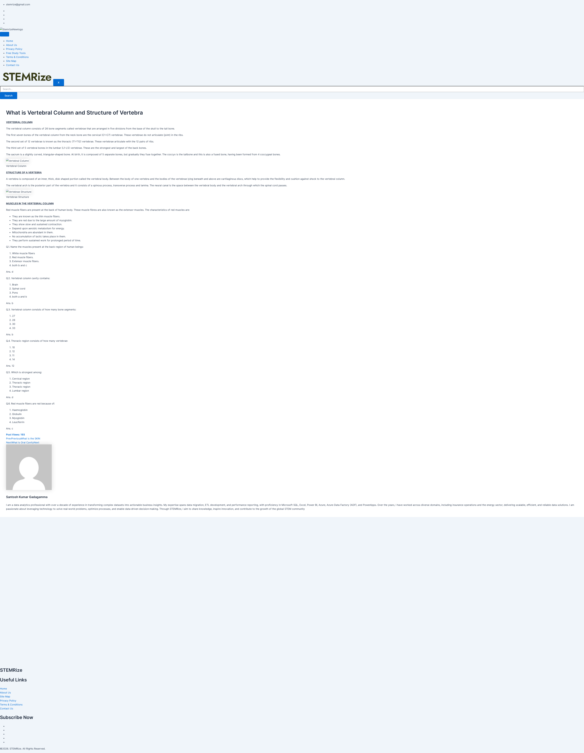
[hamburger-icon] (4, 34)
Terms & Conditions (17, 56)
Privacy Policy (14, 48)
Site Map (11, 60)
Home (9, 40)
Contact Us (12, 65)
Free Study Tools (16, 53)
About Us (11, 44)
